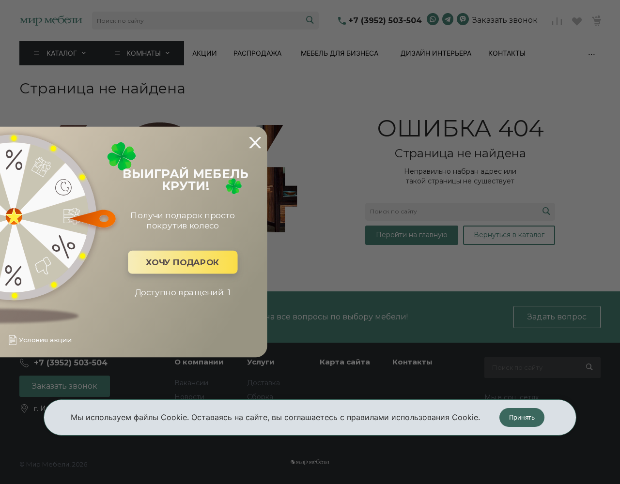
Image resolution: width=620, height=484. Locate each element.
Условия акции (45, 340)
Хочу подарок (182, 262)
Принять (522, 417)
